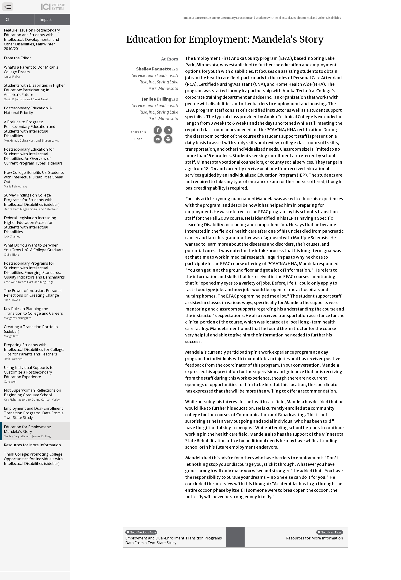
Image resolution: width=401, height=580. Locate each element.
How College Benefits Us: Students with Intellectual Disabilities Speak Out (34, 179)
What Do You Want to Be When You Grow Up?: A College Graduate (34, 250)
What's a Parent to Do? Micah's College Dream (31, 72)
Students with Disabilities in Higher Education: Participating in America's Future (34, 92)
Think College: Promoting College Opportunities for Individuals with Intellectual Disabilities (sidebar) (33, 459)
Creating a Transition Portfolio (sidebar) (31, 331)
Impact (46, 19)
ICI (7, 19)
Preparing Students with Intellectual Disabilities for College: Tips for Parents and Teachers (34, 351)
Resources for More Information (32, 444)
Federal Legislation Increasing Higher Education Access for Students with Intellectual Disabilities (30, 226)
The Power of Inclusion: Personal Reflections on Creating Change (32, 295)
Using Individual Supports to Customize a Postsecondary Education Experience (29, 374)
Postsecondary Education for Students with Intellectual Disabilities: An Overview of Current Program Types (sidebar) (33, 156)
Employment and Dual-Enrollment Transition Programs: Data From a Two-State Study (34, 413)
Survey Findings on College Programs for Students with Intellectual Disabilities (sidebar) (31, 202)
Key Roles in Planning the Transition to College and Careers (33, 313)
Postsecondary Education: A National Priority (28, 110)
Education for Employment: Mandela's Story (27, 431)
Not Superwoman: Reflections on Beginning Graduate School (32, 395)
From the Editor (17, 57)
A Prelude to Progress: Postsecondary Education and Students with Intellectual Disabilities (31, 131)
